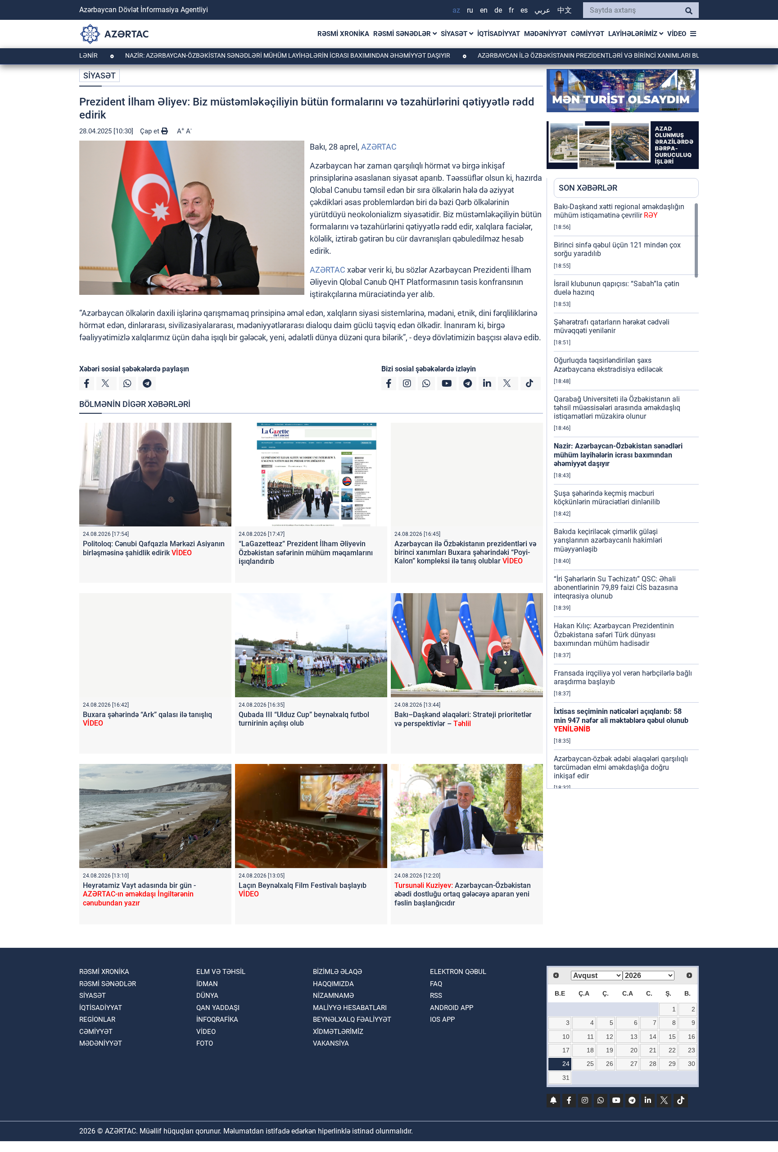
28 (652, 1063)
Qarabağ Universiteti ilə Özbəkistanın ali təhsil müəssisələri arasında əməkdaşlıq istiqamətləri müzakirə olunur (617, 408)
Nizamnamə (333, 996)
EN (484, 10)
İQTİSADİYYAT (498, 34)
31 (566, 1077)
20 (634, 1050)
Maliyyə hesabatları (350, 1008)
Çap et (150, 131)
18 (590, 1050)
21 (652, 1050)
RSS (436, 996)
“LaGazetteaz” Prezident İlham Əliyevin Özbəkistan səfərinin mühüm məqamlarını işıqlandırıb (306, 552)
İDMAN (207, 984)
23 (691, 1050)
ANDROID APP (451, 1008)
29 (672, 1063)
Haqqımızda (333, 984)
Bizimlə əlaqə (337, 972)
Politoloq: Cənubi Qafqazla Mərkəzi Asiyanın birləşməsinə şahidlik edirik (154, 548)
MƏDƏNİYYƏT (545, 34)
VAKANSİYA (331, 1043)
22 (672, 1050)
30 (691, 1063)
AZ (456, 10)
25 (590, 1063)
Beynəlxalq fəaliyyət (352, 1019)
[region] (626, 495)
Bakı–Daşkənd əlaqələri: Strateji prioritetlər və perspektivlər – (463, 718)
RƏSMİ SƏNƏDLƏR (403, 34)
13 (634, 1036)
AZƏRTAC (379, 146)
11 (590, 1036)
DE (498, 10)
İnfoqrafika (217, 1019)
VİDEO (676, 34)
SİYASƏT (455, 34)
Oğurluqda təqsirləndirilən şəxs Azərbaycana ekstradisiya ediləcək (608, 364)
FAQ (436, 984)
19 (609, 1050)
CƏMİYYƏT (587, 34)
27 (634, 1063)
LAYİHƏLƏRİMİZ (633, 34)
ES (524, 10)
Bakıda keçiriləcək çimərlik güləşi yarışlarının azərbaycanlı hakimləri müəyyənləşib (608, 540)
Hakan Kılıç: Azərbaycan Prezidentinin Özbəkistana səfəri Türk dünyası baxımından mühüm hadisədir (614, 634)
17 (566, 1050)
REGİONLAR (97, 1019)
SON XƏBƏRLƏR (588, 187)
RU (470, 10)
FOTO (204, 1043)
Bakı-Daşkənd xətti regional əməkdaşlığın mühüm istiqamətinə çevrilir (619, 210)
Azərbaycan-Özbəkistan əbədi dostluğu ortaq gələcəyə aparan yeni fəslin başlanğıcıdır (462, 894)
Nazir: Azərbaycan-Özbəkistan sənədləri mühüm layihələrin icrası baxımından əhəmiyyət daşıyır (242, 55)
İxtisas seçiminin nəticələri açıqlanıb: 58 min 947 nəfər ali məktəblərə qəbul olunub (621, 720)
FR (511, 10)
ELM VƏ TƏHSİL (220, 972)
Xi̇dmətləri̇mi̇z (338, 1032)
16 (691, 1036)
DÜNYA (207, 996)
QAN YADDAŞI (218, 1008)
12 (609, 1036)
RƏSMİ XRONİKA (343, 34)
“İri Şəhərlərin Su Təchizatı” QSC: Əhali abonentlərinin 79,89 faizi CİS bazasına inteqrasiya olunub (616, 587)
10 (566, 1036)
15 (672, 1036)
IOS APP (442, 1019)
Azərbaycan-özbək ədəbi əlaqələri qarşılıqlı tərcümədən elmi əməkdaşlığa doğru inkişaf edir (621, 767)
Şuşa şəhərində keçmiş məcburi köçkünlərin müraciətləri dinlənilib (607, 497)
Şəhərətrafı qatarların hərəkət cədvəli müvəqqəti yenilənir (611, 326)
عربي (542, 10)
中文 (564, 10)
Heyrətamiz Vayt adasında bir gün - (139, 894)
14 (652, 1036)
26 (609, 1063)
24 (566, 1063)
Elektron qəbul (458, 972)
